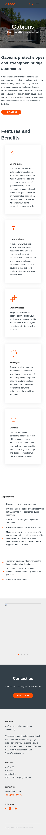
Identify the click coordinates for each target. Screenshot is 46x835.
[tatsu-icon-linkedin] (6, 808)
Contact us (11, 112)
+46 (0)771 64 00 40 (13, 795)
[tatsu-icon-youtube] (16, 808)
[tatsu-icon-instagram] (11, 808)
